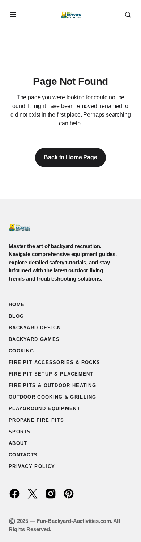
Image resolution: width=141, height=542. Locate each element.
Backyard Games (34, 339)
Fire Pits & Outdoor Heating (52, 385)
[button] (13, 14)
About (18, 443)
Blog (16, 316)
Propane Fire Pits (36, 420)
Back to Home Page (70, 157)
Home (17, 304)
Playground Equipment (44, 408)
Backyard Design (35, 327)
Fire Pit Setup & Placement (51, 374)
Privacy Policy (32, 466)
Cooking (21, 351)
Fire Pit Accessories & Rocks (54, 362)
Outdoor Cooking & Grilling (53, 397)
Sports (20, 431)
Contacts (23, 455)
